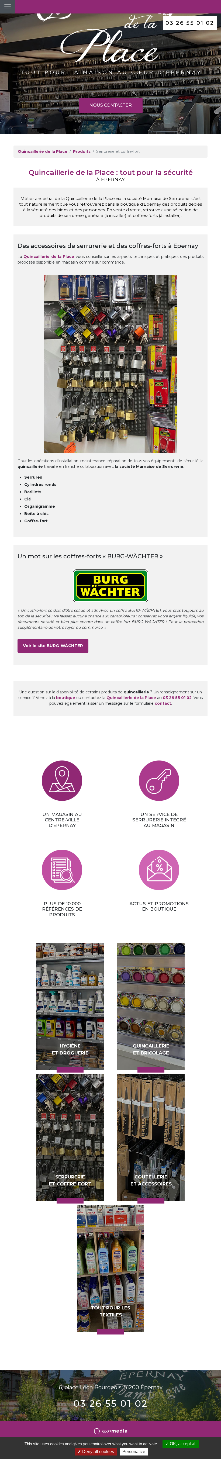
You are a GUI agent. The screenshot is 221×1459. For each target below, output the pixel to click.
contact (163, 703)
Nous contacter (110, 105)
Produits (82, 151)
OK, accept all (182, 1443)
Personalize (133, 1451)
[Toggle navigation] (7, 6)
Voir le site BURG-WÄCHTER (53, 645)
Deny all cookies (97, 1451)
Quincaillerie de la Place (42, 151)
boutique (65, 697)
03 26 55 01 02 (189, 23)
